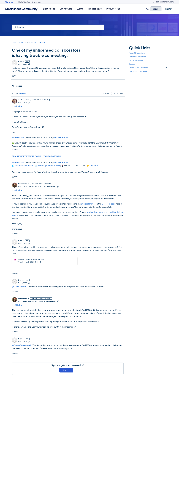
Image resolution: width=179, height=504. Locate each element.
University (37, 2)
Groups (132, 64)
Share (15, 76)
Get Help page (108, 203)
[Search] (147, 9)
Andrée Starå (23, 100)
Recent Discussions (137, 53)
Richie (21, 61)
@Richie (18, 106)
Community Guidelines (138, 71)
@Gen (15, 345)
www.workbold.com (24, 165)
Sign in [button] (66, 370)
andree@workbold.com (49, 165)
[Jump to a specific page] (121, 93)
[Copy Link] (29, 64)
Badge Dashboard (136, 60)
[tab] (16, 86)
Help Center (24, 2)
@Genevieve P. (19, 286)
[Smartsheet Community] (21, 9)
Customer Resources (137, 56)
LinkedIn (94, 165)
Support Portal (88, 203)
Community (10, 2)
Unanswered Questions (148, 67)
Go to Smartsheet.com (163, 1)
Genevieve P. (23, 184)
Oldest (22, 93)
